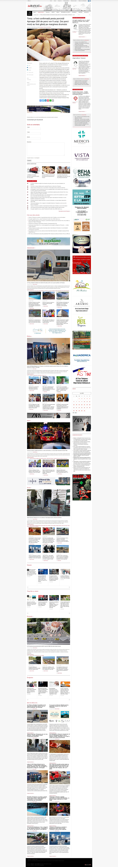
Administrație (40, 12)
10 (84, 401)
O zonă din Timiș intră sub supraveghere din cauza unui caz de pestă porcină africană (63, 176)
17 (84, 404)
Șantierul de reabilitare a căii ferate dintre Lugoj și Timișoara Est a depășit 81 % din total (49, 668)
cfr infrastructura (37, 655)
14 (76, 404)
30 (81, 410)
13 (73, 404)
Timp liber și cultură (65, 12)
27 (73, 410)
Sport (53, 12)
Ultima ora (77, 17)
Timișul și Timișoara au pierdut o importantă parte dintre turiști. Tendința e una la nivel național (49, 205)
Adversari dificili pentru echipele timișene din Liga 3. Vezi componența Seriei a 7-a (62, 471)
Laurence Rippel (53, 525)
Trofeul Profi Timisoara (49, 458)
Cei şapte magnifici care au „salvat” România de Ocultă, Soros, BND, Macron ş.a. (46, 208)
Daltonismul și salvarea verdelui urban (81, 83)
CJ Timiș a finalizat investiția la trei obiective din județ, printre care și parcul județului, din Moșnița (56, 14)
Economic (74, 12)
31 (84, 410)
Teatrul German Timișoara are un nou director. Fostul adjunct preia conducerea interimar (48, 187)
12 (89, 401)
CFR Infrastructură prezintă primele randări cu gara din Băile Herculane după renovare (47, 207)
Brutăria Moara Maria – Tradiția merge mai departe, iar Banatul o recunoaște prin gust (81, 93)
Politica (29, 336)
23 (81, 407)
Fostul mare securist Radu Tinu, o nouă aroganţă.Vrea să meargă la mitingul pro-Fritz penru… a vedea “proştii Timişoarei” (62, 389)
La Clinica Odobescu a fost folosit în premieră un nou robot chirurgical (65, 577)
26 (89, 407)
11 (87, 401)
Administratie (30, 248)
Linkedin (30, 70)
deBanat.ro (74, 102)
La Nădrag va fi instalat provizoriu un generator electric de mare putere (33, 176)
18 (87, 404)
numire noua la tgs (64, 525)
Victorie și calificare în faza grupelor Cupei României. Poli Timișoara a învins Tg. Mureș (34, 471)
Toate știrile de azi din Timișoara (64, 211)
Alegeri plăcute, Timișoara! (79, 58)
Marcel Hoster (35, 284)
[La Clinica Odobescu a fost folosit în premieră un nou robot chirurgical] (65, 571)
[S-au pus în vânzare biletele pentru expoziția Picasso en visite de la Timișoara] (32, 597)
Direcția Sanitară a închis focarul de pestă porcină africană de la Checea (48, 176)
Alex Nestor (34, 368)
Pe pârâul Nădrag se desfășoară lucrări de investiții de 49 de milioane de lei (34, 668)
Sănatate (29, 565)
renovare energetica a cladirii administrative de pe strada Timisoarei (59, 290)
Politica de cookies (73, 0)
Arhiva (55, 0)
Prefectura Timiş (43, 27)
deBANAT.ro (59, 6)
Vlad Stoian (49, 27)
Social (28, 487)
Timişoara (43, 375)
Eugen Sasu (74, 68)
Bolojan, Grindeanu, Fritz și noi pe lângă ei (82, 84)
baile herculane (32, 655)
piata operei (36, 375)
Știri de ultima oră (32, 703)
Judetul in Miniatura (41, 290)
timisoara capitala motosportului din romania (39, 458)
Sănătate (80, 12)
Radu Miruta (40, 375)
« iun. (73, 412)
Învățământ (30, 677)
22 (79, 407)
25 (87, 407)
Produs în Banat (75, 89)
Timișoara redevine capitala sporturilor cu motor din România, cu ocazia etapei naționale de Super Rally (47, 450)
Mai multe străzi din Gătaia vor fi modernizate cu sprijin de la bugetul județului (48, 321)
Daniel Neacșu (46, 560)
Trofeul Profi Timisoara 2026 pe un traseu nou (60, 458)
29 (79, 410)
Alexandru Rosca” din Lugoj (34, 290)
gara (40, 655)
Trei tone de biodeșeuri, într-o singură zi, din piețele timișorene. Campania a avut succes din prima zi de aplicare (37, 828)
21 (76, 407)
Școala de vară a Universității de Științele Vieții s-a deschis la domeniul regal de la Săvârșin (31, 690)
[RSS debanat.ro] (90, 1)
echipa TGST (45, 525)
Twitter (29, 65)
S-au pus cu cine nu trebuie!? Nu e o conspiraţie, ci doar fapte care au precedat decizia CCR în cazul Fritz (82, 43)
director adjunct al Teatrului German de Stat (36, 525)
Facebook (30, 67)
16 (81, 404)
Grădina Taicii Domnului (77, 55)
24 (84, 407)
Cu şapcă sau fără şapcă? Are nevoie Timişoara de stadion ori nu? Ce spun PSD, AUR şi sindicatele (82, 47)
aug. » (76, 412)
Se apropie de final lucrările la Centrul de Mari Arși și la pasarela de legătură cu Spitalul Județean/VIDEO (53, 578)
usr (45, 375)
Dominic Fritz (32, 375)
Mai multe (86, 12)
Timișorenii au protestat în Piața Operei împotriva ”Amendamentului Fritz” (34, 388)
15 (79, 404)
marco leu (31, 458)
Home (51, 0)
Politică (47, 12)
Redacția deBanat (66, 0)
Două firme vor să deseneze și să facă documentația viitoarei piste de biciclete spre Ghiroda (35, 321)
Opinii (57, 12)
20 (73, 407)
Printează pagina (30, 74)
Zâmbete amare (82, 17)
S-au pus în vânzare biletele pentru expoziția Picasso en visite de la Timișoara (46, 186)
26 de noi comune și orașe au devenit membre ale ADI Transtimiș (48, 303)
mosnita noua (46, 290)
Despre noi (59, 0)
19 (89, 404)
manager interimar (58, 525)
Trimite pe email (30, 72)
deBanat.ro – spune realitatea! (35, 863)
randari (43, 655)
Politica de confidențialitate (82, 0)
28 (76, 410)
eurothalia (48, 525)
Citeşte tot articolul (30, 289)
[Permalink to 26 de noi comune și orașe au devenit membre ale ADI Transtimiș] (49, 295)
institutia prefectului (30, 84)
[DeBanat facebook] (88, 1)
